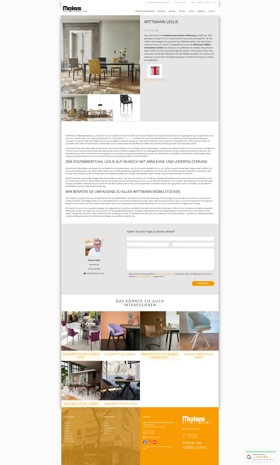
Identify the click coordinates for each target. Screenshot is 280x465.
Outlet (106, 433)
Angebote (107, 425)
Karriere (67, 431)
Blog (193, 2)
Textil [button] (191, 11)
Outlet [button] (211, 11)
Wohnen (67, 423)
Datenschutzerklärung (165, 274)
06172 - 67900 (181, 2)
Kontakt (200, 2)
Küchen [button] (172, 11)
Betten (67, 428)
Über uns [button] (208, 2)
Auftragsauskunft (109, 428)
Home (106, 423)
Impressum (68, 433)
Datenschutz (69, 436)
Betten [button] (182, 11)
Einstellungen (69, 439)
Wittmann (128, 138)
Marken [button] (201, 11)
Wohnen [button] (160, 11)
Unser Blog (107, 431)
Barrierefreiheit (69, 441)
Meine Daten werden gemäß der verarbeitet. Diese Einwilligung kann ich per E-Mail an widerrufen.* (170, 275)
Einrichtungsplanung (145, 11)
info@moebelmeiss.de (144, 276)
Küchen (67, 425)
